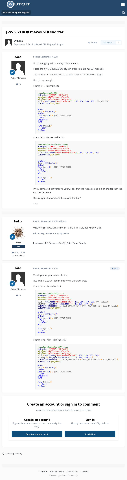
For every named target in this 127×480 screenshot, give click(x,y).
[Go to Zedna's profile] (18, 232)
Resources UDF (40, 243)
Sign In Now (90, 434)
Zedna (18, 221)
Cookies (85, 471)
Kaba (20, 40)
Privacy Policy (57, 471)
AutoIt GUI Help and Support (50, 44)
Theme (42, 471)
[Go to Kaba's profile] (8, 42)
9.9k (16, 252)
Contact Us (72, 471)
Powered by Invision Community (63, 475)
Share (93, 42)
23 (19, 84)
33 (23, 252)
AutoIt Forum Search (76, 243)
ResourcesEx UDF (57, 243)
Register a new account (37, 434)
